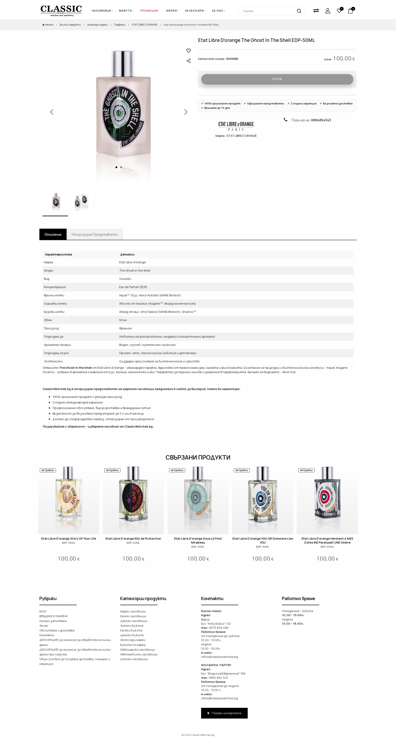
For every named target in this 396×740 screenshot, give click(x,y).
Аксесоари (194, 10)
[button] (188, 50)
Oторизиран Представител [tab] (95, 234)
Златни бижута (131, 626)
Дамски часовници (133, 621)
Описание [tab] (53, 234)
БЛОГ (43, 611)
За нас (217, 10)
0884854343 (321, 120)
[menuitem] (173, 10)
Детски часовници (134, 659)
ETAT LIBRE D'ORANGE (144, 24)
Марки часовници (133, 611)
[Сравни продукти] (316, 10)
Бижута (125, 10)
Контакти (46, 635)
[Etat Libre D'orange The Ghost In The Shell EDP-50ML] (118, 111)
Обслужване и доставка (56, 630)
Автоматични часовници (139, 654)
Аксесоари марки (97, 24)
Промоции (149, 10)
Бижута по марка (132, 645)
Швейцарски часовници (137, 649)
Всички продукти (70, 24)
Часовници (101, 10)
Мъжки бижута (131, 630)
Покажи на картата (226, 713)
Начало (49, 24)
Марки (171, 10)
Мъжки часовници (133, 616)
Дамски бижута (132, 635)
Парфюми (120, 24)
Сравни (49, 470)
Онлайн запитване (53, 621)
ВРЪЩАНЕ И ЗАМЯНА (53, 616)
